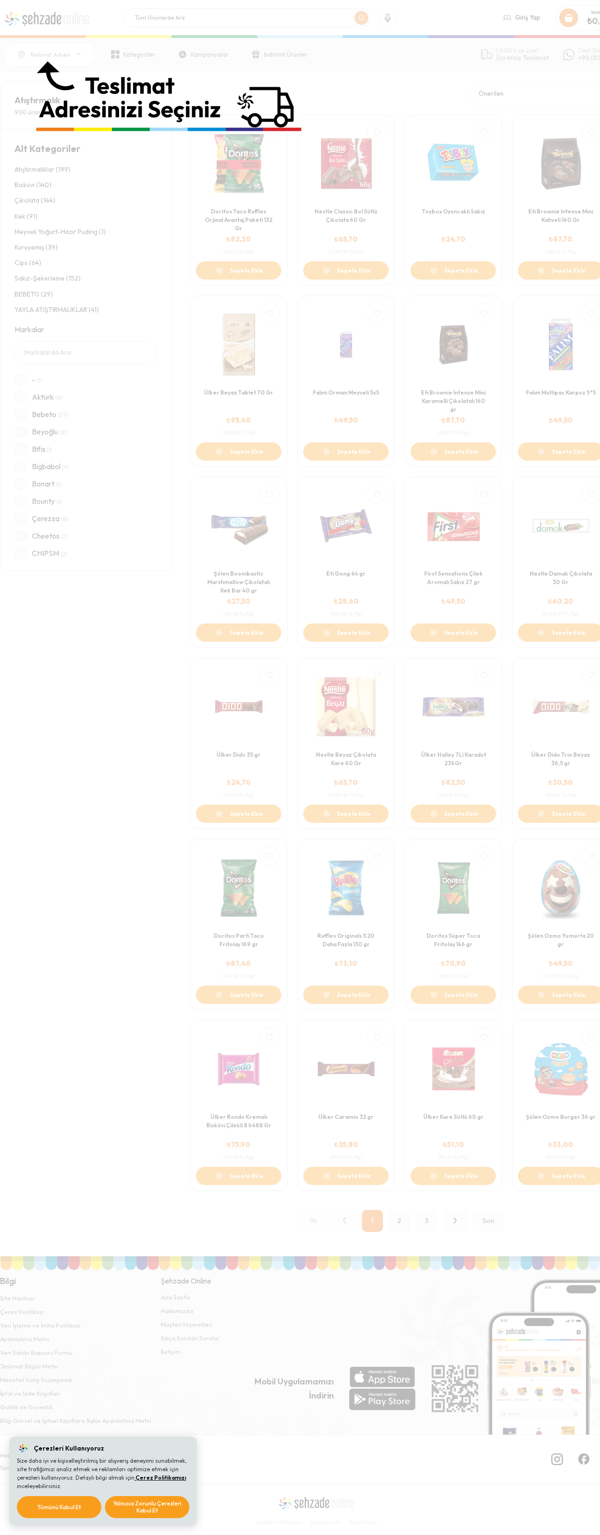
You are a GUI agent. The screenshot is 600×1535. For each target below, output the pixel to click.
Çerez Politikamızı (160, 1477)
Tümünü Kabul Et (59, 1507)
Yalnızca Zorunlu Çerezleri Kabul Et (147, 1507)
